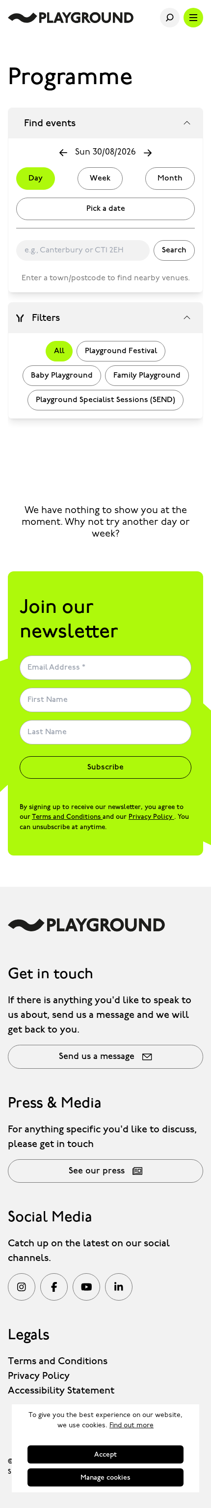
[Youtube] (86, 1287)
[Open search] (170, 17)
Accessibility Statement (61, 1390)
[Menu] (193, 18)
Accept (105, 1454)
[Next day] (148, 153)
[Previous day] (63, 153)
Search (174, 250)
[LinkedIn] (118, 1287)
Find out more (131, 1425)
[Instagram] (21, 1287)
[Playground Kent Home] (70, 17)
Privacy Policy (151, 817)
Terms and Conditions (67, 817)
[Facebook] (54, 1287)
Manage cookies (105, 1477)
